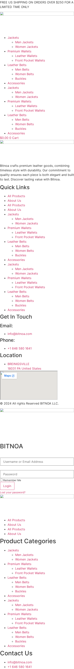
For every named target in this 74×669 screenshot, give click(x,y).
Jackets (13, 37)
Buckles (20, 78)
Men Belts (22, 69)
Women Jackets (26, 47)
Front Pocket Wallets (30, 60)
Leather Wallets (26, 56)
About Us (14, 200)
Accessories (16, 83)
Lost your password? (12, 492)
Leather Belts (17, 65)
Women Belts (24, 74)
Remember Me (11, 480)
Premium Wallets (19, 51)
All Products (16, 196)
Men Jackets (24, 42)
